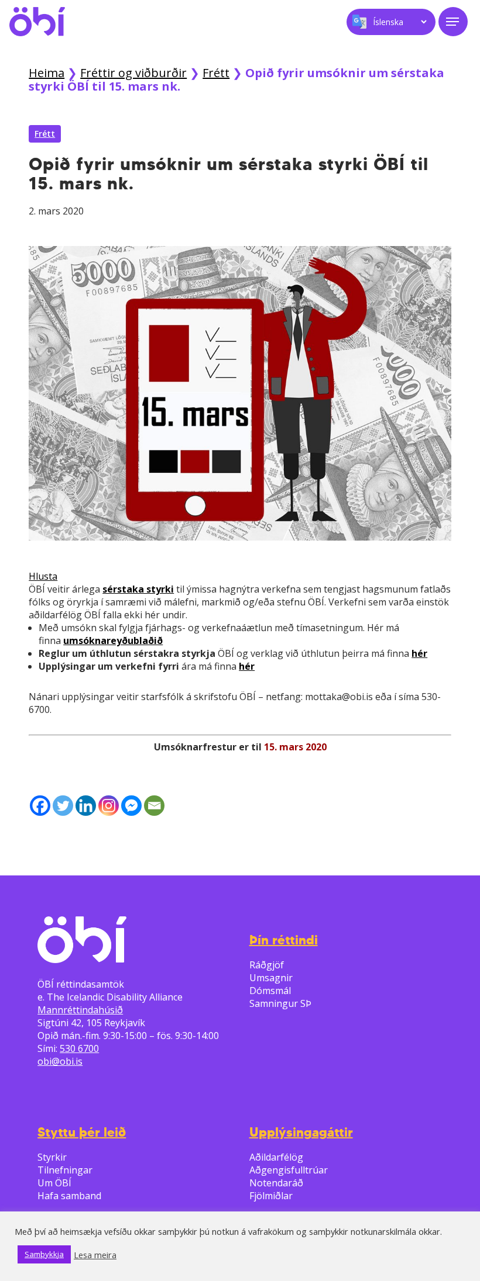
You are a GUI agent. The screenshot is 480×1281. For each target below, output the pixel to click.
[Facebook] (40, 805)
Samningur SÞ (280, 1003)
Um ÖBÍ (54, 1182)
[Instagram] (108, 805)
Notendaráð (276, 1182)
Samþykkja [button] (44, 1254)
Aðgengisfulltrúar (288, 1170)
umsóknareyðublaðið (113, 640)
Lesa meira (95, 1254)
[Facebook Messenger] (131, 805)
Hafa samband (69, 1195)
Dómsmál (270, 990)
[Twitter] (63, 805)
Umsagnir (271, 977)
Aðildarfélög (276, 1157)
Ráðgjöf (266, 964)
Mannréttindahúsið (80, 1009)
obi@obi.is (60, 1061)
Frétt (216, 73)
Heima (46, 73)
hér (419, 653)
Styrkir (52, 1157)
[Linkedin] (86, 805)
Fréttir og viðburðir (133, 73)
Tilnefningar (64, 1170)
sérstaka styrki (138, 589)
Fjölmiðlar (271, 1195)
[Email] (154, 805)
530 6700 (79, 1048)
